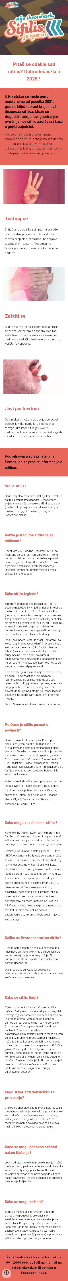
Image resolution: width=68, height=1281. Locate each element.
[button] (6, 1273)
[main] (34, 71)
